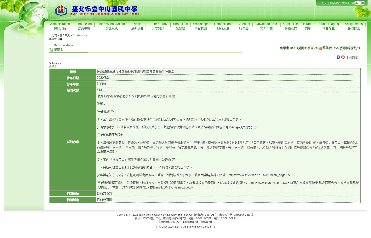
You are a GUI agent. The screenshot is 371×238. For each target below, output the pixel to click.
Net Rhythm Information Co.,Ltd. (193, 226)
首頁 (344, 3)
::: (45, 26)
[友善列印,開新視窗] (59, 39)
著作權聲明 (190, 222)
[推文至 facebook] (338, 57)
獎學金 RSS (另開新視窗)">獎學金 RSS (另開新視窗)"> (320, 48)
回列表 (353, 57)
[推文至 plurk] (343, 57)
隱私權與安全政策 (170, 222)
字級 (352, 2)
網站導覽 (335, 3)
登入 (324, 3)
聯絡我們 (206, 222)
